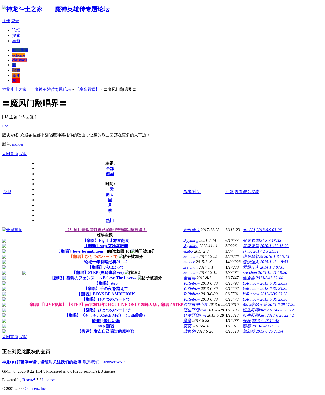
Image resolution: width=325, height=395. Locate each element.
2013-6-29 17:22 (281, 304)
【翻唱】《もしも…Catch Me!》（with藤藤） (105, 315)
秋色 (16, 70)
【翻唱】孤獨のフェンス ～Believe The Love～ (93, 278)
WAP (120, 362)
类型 (7, 191)
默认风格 (20, 50)
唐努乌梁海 (253, 256)
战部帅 (189, 331)
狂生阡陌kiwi (194, 310)
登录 (15, 21)
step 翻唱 (106, 326)
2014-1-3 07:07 (272, 267)
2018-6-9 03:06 (269, 230)
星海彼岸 (251, 246)
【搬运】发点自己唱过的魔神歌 (105, 331)
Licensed (49, 380)
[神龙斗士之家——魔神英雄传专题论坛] (56, 9)
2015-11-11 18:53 (274, 262)
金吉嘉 (189, 278)
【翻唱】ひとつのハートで (93, 256)
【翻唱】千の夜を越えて (106, 288)
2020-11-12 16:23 (274, 246)
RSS (5, 126)
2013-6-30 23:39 (273, 283)
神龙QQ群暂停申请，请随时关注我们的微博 (41, 362)
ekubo (188, 251)
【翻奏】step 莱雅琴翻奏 (106, 246)
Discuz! (28, 380)
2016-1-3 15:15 (276, 256)
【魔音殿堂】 (87, 89)
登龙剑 (249, 240)
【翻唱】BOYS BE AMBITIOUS (106, 294)
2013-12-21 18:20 (272, 272)
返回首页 (10, 154)
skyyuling (190, 240)
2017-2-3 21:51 (266, 251)
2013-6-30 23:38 (273, 294)
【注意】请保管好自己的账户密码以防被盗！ (106, 230)
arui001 (249, 230)
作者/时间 (192, 191)
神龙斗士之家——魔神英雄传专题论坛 (36, 89)
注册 (6, 21)
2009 (16, 80)
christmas (19, 60)
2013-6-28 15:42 (265, 320)
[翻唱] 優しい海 (106, 320)
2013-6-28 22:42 (280, 315)
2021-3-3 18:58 (268, 240)
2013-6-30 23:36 (273, 299)
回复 (229, 191)
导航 (16, 41)
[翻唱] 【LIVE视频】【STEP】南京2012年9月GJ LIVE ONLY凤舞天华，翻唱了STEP (105, 304)
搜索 (16, 35)
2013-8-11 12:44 (269, 278)
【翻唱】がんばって (106, 267)
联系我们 (91, 362)
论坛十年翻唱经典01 (102, 262)
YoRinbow (191, 283)
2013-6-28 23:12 (280, 310)
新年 (16, 75)
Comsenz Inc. (36, 388)
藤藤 (187, 320)
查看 (239, 191)
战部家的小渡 (195, 304)
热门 (110, 220)
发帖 (23, 154)
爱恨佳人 (191, 230)
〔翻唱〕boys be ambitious (80, 251)
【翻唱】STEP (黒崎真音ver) (98, 272)
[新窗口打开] (12, 230)
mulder (17, 144)
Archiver (108, 362)
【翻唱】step (106, 283)
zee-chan (190, 256)
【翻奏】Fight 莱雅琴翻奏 (106, 240)
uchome (18, 55)
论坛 (16, 30)
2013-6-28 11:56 (265, 326)
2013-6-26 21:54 (269, 331)
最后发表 (251, 191)
